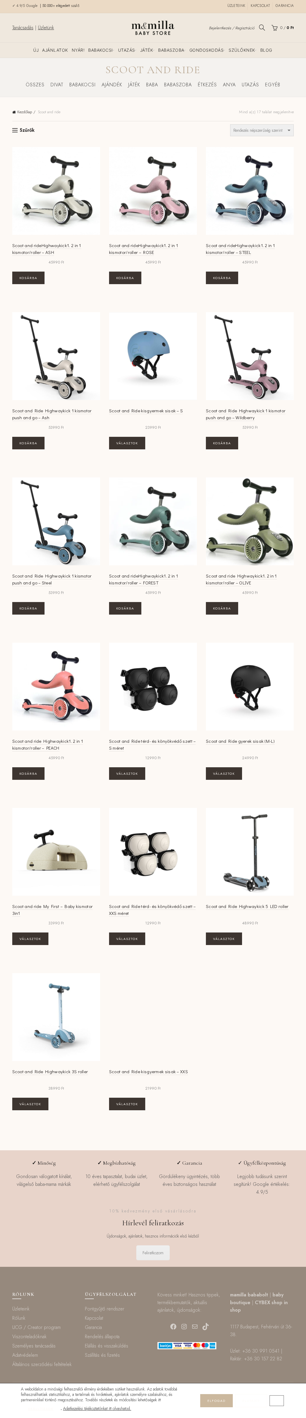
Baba (152, 84)
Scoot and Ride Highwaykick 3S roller (50, 1071)
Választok (127, 443)
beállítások (40, 1408)
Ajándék (112, 84)
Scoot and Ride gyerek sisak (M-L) (240, 741)
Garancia (285, 5)
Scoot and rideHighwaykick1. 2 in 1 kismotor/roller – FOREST (143, 579)
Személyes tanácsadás (34, 1345)
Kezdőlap (24, 112)
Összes (35, 84)
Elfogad (216, 1400)
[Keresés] (262, 27)
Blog (266, 50)
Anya (229, 84)
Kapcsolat (260, 5)
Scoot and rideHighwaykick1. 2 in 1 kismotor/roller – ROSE (143, 248)
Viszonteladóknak (29, 1336)
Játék (146, 50)
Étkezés (207, 84)
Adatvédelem (25, 1355)
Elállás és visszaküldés (106, 1345)
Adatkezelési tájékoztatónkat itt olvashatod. (97, 1408)
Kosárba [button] (28, 277)
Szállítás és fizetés (102, 1355)
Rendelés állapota (102, 1336)
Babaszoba (171, 50)
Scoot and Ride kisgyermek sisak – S (146, 411)
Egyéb (272, 84)
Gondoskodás (206, 50)
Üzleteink (236, 5)
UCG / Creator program (36, 1327)
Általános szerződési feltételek (42, 1364)
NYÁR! (78, 50)
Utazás (126, 50)
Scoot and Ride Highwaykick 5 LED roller (247, 906)
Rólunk (18, 1318)
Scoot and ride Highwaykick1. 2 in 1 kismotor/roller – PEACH (47, 744)
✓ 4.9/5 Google (25, 5)
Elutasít (251, 1400)
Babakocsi (100, 50)
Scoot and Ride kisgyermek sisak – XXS (148, 1071)
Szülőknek (242, 50)
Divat (57, 84)
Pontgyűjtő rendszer (104, 1308)
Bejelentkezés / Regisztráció (231, 28)
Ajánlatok (55, 50)
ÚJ (36, 50)
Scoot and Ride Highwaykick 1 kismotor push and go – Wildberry (245, 414)
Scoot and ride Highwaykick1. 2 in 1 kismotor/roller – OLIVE (241, 579)
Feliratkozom (153, 1253)
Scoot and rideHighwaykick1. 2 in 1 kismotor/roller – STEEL (240, 248)
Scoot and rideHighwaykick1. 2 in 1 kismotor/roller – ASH (46, 248)
